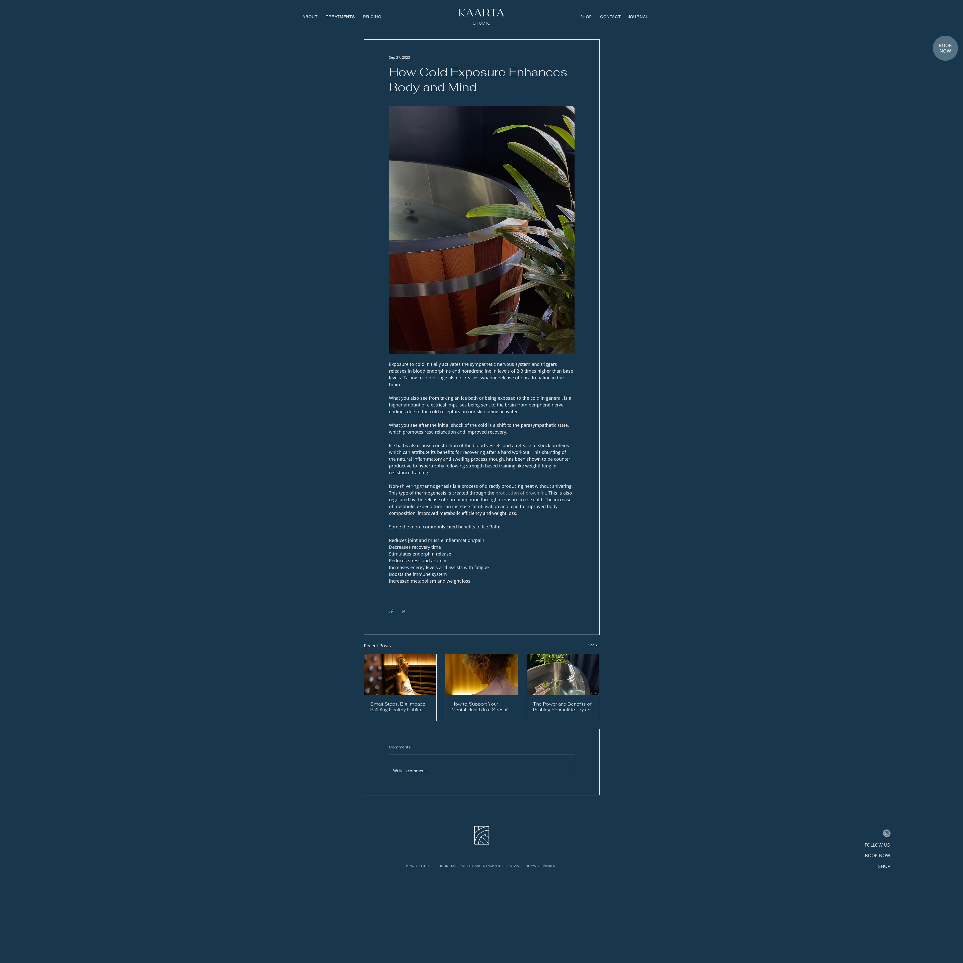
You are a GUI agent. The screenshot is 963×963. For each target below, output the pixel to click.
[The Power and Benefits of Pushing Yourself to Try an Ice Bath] (563, 674)
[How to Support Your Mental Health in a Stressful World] (481, 674)
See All (594, 645)
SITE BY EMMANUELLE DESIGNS (497, 866)
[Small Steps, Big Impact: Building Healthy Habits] (400, 674)
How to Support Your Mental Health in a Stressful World (481, 707)
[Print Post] (403, 611)
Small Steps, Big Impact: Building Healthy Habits (397, 707)
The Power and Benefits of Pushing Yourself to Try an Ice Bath (562, 707)
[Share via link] (391, 611)
